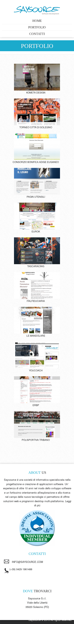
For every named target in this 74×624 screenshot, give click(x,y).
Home (37, 20)
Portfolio (37, 27)
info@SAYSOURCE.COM (27, 562)
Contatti (37, 34)
